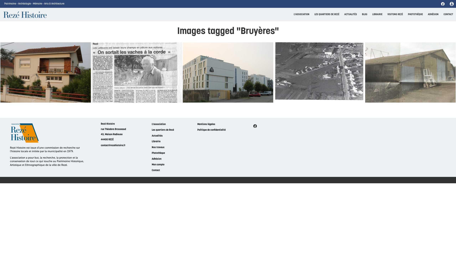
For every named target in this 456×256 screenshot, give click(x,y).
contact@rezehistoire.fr (113, 145)
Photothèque (158, 153)
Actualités (157, 136)
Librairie (156, 141)
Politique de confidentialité (211, 130)
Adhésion (156, 159)
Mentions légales (206, 124)
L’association (159, 124)
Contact (156, 170)
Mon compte (158, 164)
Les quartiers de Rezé (163, 130)
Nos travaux (158, 147)
